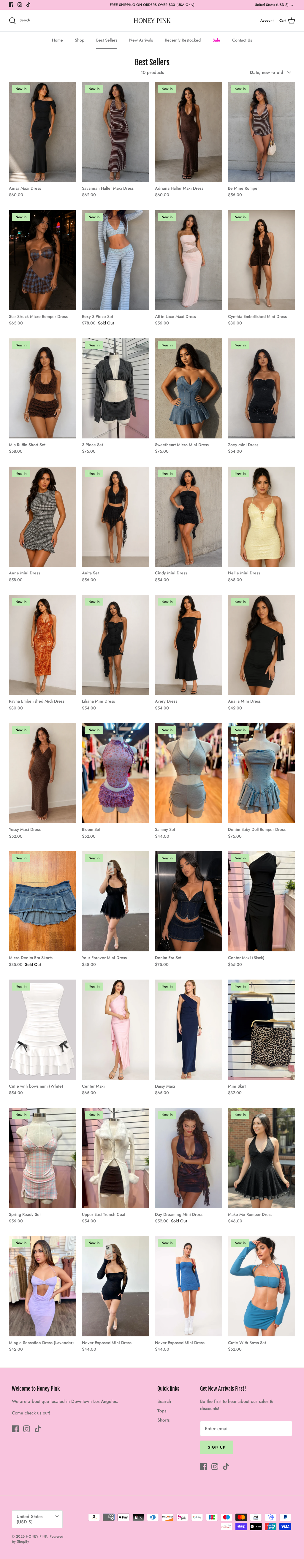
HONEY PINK (36, 1536)
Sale (216, 40)
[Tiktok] (28, 4)
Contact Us (242, 40)
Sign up (217, 1447)
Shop (79, 40)
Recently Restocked (183, 40)
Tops (161, 1411)
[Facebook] (11, 4)
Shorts (163, 1420)
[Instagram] (20, 4)
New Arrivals (141, 40)
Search (164, 1401)
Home (57, 40)
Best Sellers (106, 40)
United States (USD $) (272, 4)
